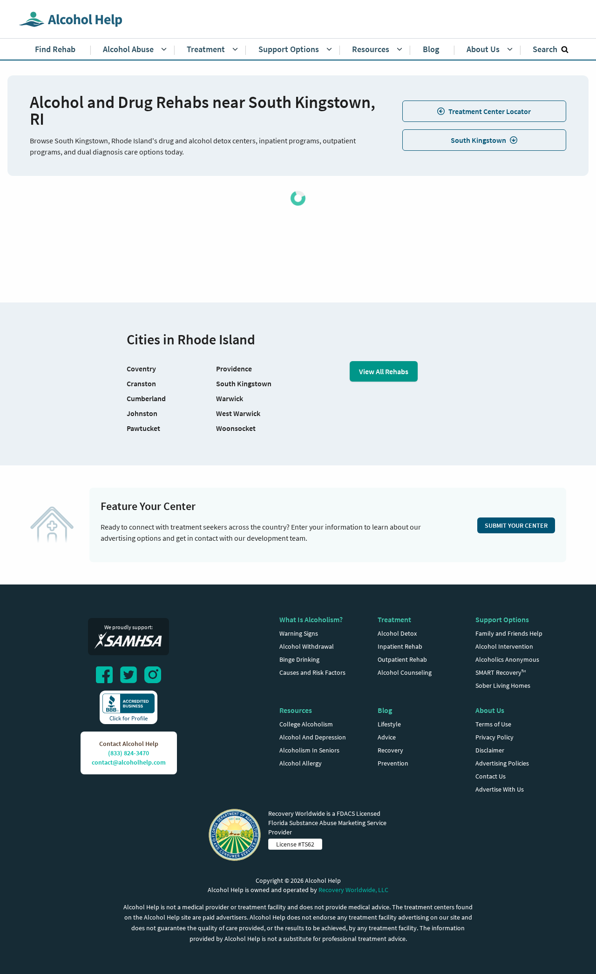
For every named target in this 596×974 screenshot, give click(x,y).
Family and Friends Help (508, 633)
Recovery (390, 750)
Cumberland (146, 398)
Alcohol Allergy (300, 763)
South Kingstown (478, 140)
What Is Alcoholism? (311, 619)
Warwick (229, 398)
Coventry (141, 368)
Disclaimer (489, 750)
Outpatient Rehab (402, 659)
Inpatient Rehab (400, 646)
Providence (234, 368)
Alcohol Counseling (405, 672)
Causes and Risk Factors (312, 672)
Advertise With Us (499, 789)
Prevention (393, 763)
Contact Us (490, 776)
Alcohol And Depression (312, 737)
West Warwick (238, 413)
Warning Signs (298, 633)
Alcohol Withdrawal (306, 646)
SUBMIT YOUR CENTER (516, 525)
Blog (385, 710)
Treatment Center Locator (489, 111)
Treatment (394, 619)
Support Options (502, 619)
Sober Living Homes (502, 685)
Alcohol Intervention (504, 646)
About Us (489, 710)
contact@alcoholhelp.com (129, 762)
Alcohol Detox (397, 633)
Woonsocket (236, 428)
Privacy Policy (494, 737)
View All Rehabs (383, 371)
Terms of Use (493, 724)
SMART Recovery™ (500, 672)
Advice (387, 737)
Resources (295, 710)
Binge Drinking (299, 659)
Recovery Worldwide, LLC (353, 890)
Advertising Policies (502, 763)
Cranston (141, 383)
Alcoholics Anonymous (507, 659)
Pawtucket (143, 428)
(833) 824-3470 (128, 753)
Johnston (142, 413)
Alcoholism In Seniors (309, 750)
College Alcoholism (306, 724)
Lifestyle (389, 724)
